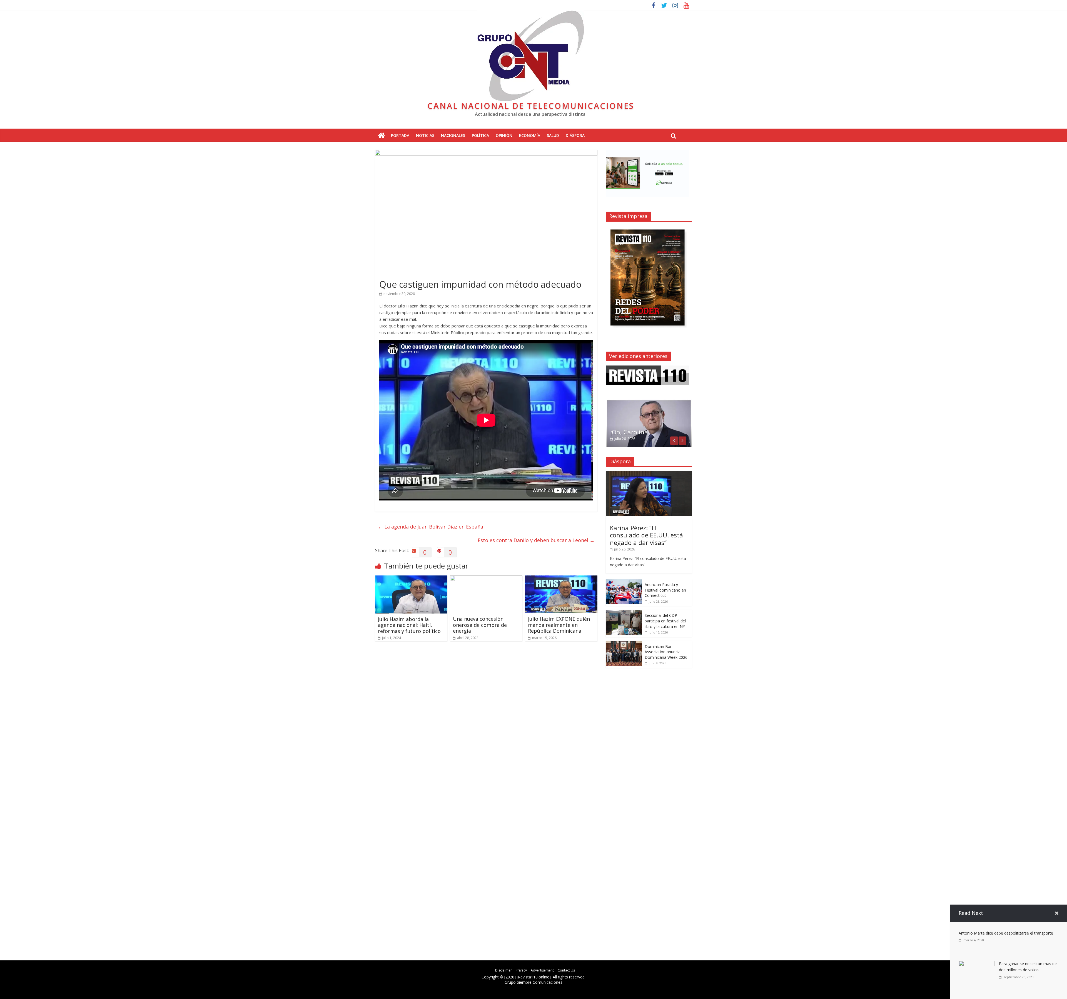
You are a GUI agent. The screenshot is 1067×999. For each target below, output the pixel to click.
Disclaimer (503, 970)
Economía (529, 135)
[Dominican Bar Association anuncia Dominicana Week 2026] (624, 644)
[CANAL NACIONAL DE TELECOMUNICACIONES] (381, 136)
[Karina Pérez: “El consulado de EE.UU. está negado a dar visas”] (649, 474)
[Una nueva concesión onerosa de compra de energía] (486, 579)
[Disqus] (486, 724)
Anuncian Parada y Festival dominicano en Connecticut (665, 590)
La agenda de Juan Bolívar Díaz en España (430, 526)
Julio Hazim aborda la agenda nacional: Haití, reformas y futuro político (409, 625)
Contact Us (566, 970)
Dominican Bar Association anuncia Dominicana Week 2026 (666, 652)
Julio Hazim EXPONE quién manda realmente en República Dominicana (559, 624)
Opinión (504, 135)
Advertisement (542, 970)
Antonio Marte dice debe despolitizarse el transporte (1006, 933)
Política (480, 135)
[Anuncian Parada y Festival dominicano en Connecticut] (624, 582)
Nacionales (453, 135)
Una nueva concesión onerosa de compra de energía (480, 624)
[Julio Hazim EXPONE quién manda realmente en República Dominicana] (561, 579)
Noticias (425, 135)
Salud (553, 135)
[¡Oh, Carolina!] (649, 402)
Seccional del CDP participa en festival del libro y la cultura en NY (665, 621)
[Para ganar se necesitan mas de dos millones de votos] (977, 964)
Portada (400, 135)
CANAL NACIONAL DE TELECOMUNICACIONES (530, 105)
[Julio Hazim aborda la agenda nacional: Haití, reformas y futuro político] (411, 579)
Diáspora (575, 135)
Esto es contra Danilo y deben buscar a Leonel (536, 540)
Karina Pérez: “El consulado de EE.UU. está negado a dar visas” (646, 535)
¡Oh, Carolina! (630, 432)
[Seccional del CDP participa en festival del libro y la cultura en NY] (624, 612)
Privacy (521, 970)
